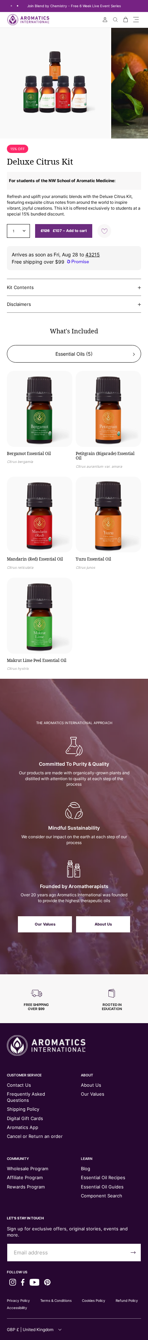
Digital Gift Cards (25, 1118)
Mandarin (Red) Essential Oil (35, 559)
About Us (103, 924)
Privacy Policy (18, 1300)
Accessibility (17, 1308)
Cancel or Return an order (35, 1136)
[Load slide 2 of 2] (17, 6)
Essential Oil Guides (102, 1186)
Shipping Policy (23, 1109)
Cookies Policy (93, 1300)
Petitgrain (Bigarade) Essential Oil (105, 456)
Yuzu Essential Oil (93, 559)
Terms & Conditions (56, 1300)
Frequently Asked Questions (26, 1097)
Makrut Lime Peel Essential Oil (36, 660)
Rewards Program (26, 1186)
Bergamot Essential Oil (29, 453)
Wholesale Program (27, 1168)
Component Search (101, 1195)
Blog (85, 1168)
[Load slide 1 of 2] (11, 6)
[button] (136, 19)
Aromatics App (22, 1127)
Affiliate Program (25, 1177)
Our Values (45, 924)
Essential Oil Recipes (103, 1177)
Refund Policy (127, 1300)
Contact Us (19, 1085)
